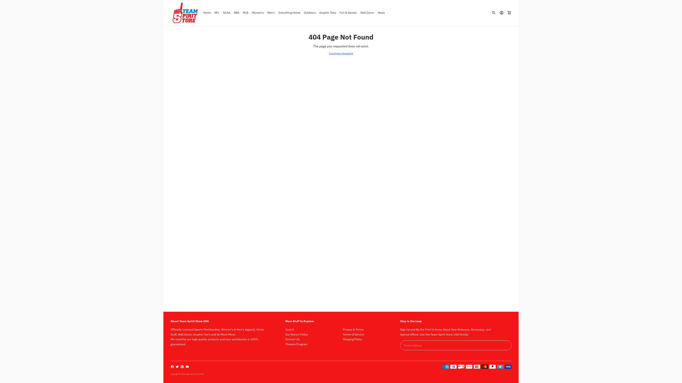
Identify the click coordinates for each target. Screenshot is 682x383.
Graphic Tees (327, 12)
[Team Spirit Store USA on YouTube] (187, 366)
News (381, 12)
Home (207, 12)
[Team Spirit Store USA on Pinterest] (182, 366)
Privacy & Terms (353, 329)
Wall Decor (367, 12)
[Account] (501, 13)
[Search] (494, 13)
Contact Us (292, 339)
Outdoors (310, 12)
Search (289, 329)
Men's (271, 12)
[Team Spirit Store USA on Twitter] (177, 366)
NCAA (226, 12)
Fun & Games (348, 12)
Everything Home (289, 12)
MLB (245, 12)
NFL (216, 12)
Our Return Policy (296, 334)
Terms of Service (353, 334)
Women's (258, 12)
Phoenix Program (296, 344)
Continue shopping (341, 53)
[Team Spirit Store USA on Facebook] (172, 366)
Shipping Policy (352, 339)
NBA (236, 12)
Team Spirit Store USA (195, 374)
